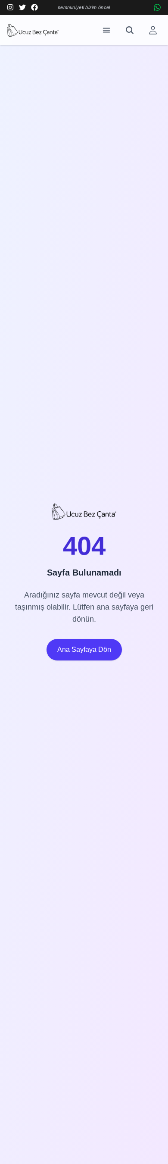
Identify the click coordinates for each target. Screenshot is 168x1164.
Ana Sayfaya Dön (84, 649)
